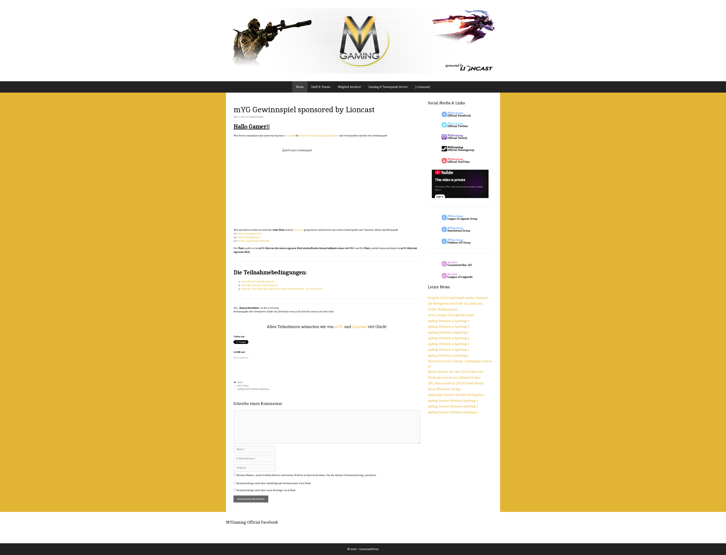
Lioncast (290, 135)
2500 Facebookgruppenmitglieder (319, 135)
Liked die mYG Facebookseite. (258, 281)
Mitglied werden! (349, 87)
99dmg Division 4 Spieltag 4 (448, 338)
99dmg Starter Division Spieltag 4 (453, 406)
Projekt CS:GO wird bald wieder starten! (458, 298)
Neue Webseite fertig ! (445, 389)
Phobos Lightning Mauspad (253, 240)
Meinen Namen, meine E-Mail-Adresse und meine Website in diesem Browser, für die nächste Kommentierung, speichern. (307, 475)
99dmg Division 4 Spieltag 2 (448, 350)
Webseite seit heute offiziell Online (454, 377)
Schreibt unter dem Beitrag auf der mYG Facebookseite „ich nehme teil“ (282, 288)
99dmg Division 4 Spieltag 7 (448, 321)
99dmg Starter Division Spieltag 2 (253, 389)
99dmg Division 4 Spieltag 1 (448, 355)
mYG (339, 326)
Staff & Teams (320, 87)
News (300, 87)
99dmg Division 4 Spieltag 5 (448, 332)
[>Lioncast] (422, 87)
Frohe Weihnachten (443, 309)
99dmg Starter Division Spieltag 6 (453, 412)
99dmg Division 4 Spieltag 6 (448, 326)
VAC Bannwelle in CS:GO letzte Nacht (456, 383)
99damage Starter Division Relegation (456, 395)
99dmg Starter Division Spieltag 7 (453, 401)
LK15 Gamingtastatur (249, 233)
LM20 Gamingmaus (248, 237)
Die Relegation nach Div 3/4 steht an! (455, 303)
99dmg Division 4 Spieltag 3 (448, 344)
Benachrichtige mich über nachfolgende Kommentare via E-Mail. (274, 483)
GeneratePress (369, 549)
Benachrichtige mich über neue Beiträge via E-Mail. (266, 490)
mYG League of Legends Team (451, 315)
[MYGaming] (363, 40)
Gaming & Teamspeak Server (388, 87)
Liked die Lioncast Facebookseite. (260, 285)
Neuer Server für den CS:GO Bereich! (455, 372)
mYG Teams (243, 385)
